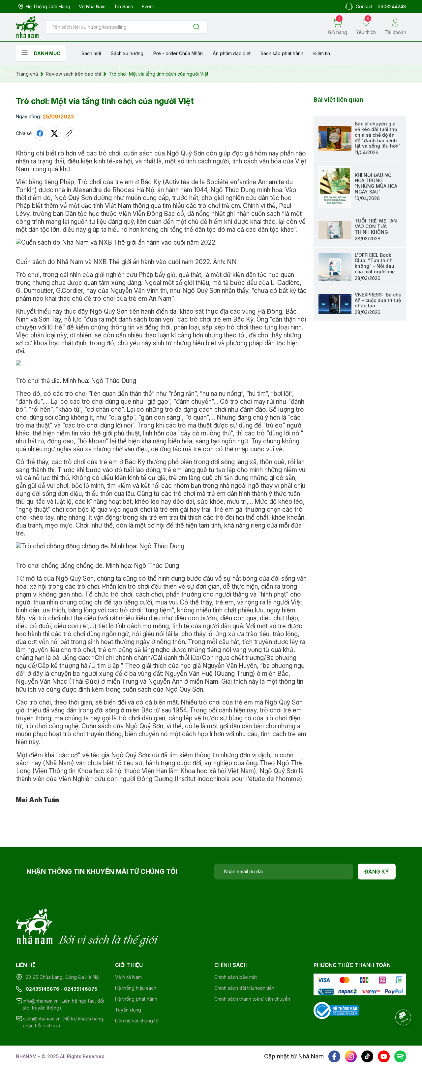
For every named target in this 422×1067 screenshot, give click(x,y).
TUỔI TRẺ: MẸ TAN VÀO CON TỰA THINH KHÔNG (376, 226)
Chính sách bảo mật (235, 977)
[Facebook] (334, 1056)
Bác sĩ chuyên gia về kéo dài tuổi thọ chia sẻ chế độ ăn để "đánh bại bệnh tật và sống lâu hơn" (378, 135)
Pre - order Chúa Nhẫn (178, 53)
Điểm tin (321, 53)
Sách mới (91, 53)
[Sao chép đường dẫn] (69, 133)
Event (148, 6)
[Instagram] (351, 1056)
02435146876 (42, 989)
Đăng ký (376, 871)
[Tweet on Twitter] (54, 133)
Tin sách (123, 6)
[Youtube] (384, 1056)
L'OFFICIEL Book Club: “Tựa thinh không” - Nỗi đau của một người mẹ (375, 263)
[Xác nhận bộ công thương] (336, 1010)
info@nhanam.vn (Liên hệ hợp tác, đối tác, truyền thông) (63, 1004)
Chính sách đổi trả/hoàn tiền (244, 988)
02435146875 (80, 989)
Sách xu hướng (127, 53)
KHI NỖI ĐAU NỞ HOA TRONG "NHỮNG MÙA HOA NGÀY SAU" (376, 183)
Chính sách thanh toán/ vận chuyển (252, 999)
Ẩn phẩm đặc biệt (232, 53)
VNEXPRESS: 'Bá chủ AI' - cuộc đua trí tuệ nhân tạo (378, 300)
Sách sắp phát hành (281, 53)
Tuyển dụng (128, 1010)
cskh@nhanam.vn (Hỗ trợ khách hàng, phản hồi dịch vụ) (64, 1022)
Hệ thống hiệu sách (135, 988)
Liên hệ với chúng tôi (137, 1020)
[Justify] (196, 27)
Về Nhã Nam (92, 6)
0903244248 (391, 6)
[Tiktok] (367, 1056)
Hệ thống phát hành (136, 999)
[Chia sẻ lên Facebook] (40, 133)
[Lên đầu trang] (404, 1036)
